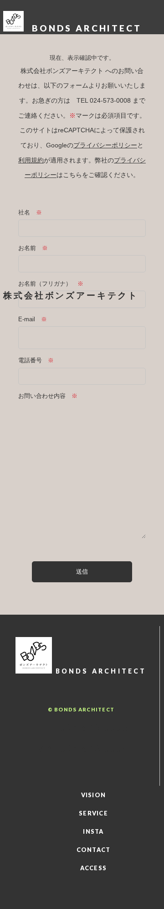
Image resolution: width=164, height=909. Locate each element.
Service (93, 813)
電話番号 (30, 360)
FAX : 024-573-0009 (81, 748)
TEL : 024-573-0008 (81, 727)
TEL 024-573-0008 (104, 100)
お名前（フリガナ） (45, 283)
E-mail (26, 319)
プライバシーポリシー (105, 145)
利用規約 (31, 160)
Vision (93, 795)
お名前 (27, 248)
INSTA (93, 831)
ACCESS (93, 868)
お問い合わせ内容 (42, 395)
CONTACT (94, 849)
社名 (24, 212)
